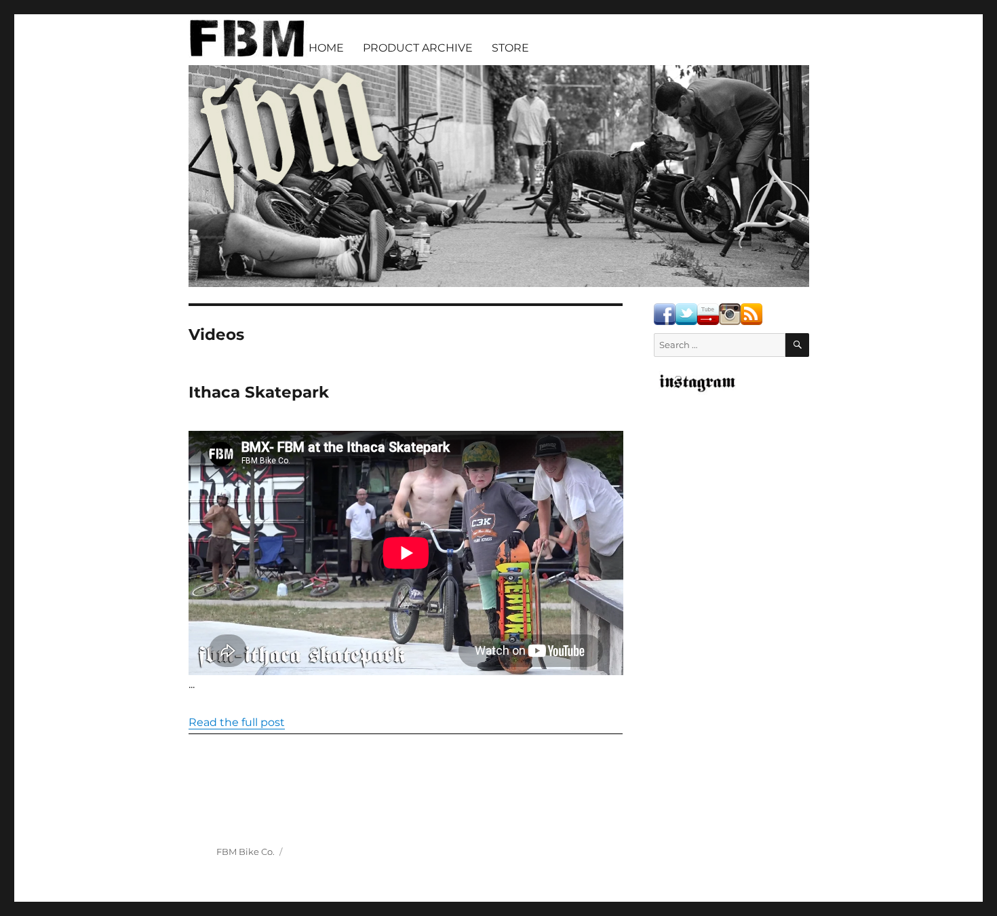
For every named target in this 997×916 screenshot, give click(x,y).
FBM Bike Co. (245, 851)
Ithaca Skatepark (259, 392)
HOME (326, 47)
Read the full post (237, 722)
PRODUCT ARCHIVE (418, 47)
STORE (510, 47)
